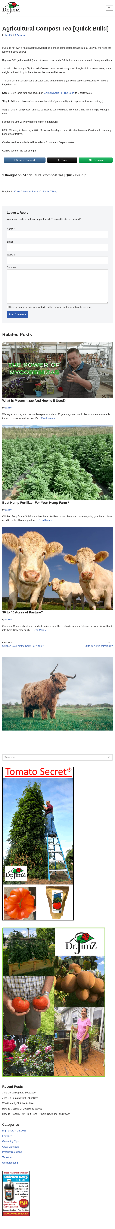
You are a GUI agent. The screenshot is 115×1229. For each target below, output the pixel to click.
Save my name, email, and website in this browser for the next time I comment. (50, 307)
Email (10, 241)
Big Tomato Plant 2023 (14, 1130)
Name (11, 229)
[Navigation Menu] (109, 8)
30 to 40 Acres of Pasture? (22, 612)
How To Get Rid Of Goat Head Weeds (22, 1108)
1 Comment (20, 35)
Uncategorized (10, 1163)
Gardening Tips (10, 1141)
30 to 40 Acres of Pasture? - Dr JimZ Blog (35, 191)
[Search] (109, 757)
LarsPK (8, 35)
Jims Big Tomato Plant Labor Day (20, 1098)
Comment (13, 267)
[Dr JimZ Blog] (11, 8)
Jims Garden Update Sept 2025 (19, 1092)
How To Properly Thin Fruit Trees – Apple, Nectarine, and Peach (36, 1114)
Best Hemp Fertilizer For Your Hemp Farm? (35, 502)
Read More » (48, 418)
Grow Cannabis (10, 1146)
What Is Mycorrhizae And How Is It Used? (34, 400)
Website (11, 254)
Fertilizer (7, 1136)
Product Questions (12, 1152)
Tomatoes (7, 1157)
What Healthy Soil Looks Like (18, 1103)
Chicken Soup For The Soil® (59, 93)
